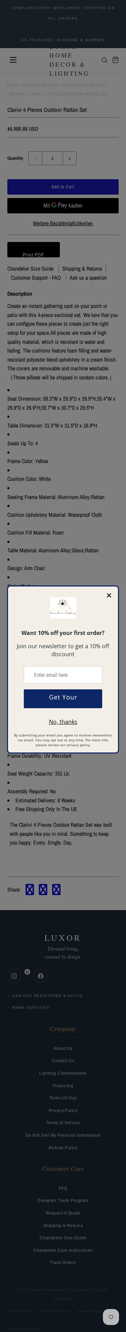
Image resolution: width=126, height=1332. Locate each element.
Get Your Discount (63, 700)
